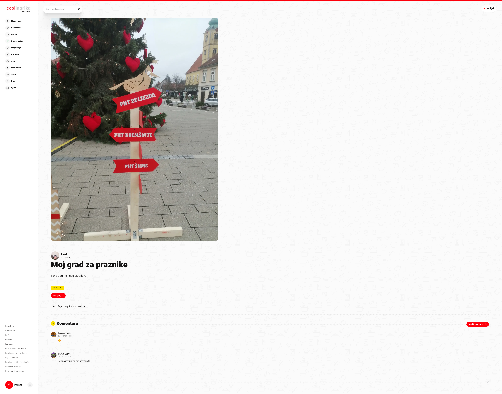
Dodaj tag (57, 295)
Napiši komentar (476, 324)
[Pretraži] (79, 9)
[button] (18, 54)
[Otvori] (30, 384)
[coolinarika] (19, 8)
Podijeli (491, 8)
